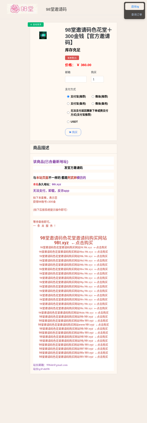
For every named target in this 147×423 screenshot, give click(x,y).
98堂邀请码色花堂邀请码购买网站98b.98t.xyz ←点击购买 (73, 344)
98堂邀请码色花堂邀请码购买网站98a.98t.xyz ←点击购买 (74, 278)
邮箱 (67, 72)
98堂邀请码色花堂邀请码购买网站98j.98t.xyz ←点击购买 (73, 340)
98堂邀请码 (56, 9)
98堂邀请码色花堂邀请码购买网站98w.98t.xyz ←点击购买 (73, 269)
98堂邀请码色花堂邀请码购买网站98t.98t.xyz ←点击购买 (73, 356)
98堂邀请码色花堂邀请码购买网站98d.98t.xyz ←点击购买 (73, 260)
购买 (93, 72)
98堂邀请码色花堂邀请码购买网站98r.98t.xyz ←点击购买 (73, 316)
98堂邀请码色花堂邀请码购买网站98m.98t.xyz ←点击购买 (73, 251)
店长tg (133, 6)
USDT (74, 121)
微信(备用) (101, 103)
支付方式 (70, 89)
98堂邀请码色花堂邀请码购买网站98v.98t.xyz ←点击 (71, 299)
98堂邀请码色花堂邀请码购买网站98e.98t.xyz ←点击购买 (73, 320)
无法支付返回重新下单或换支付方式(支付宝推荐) (89, 112)
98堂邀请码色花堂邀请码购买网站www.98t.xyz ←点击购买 (73, 324)
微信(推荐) (101, 96)
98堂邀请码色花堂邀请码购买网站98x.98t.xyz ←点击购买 (73, 352)
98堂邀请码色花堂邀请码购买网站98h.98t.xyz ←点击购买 (73, 264)
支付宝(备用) (78, 103)
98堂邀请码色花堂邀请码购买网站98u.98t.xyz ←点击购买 (73, 286)
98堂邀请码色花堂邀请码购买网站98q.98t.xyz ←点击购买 (73, 291)
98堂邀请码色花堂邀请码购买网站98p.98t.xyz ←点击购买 (73, 282)
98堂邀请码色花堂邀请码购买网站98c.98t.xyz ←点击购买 (74, 308)
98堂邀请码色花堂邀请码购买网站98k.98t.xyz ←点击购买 (73, 256)
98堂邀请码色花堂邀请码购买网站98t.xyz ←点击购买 (73, 240)
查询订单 (134, 14)
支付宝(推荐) (78, 96)
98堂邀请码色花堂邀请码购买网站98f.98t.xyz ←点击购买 (73, 348)
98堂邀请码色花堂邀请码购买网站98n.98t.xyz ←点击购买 (73, 273)
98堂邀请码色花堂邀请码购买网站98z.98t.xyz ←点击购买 (74, 295)
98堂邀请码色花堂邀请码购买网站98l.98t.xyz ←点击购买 (73, 336)
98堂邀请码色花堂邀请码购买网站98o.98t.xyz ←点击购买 (73, 332)
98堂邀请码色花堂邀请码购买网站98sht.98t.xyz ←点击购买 (74, 312)
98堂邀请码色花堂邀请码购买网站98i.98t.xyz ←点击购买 (73, 328)
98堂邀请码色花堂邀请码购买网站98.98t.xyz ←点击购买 (73, 247)
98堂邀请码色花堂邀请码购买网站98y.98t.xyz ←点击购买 (74, 304)
